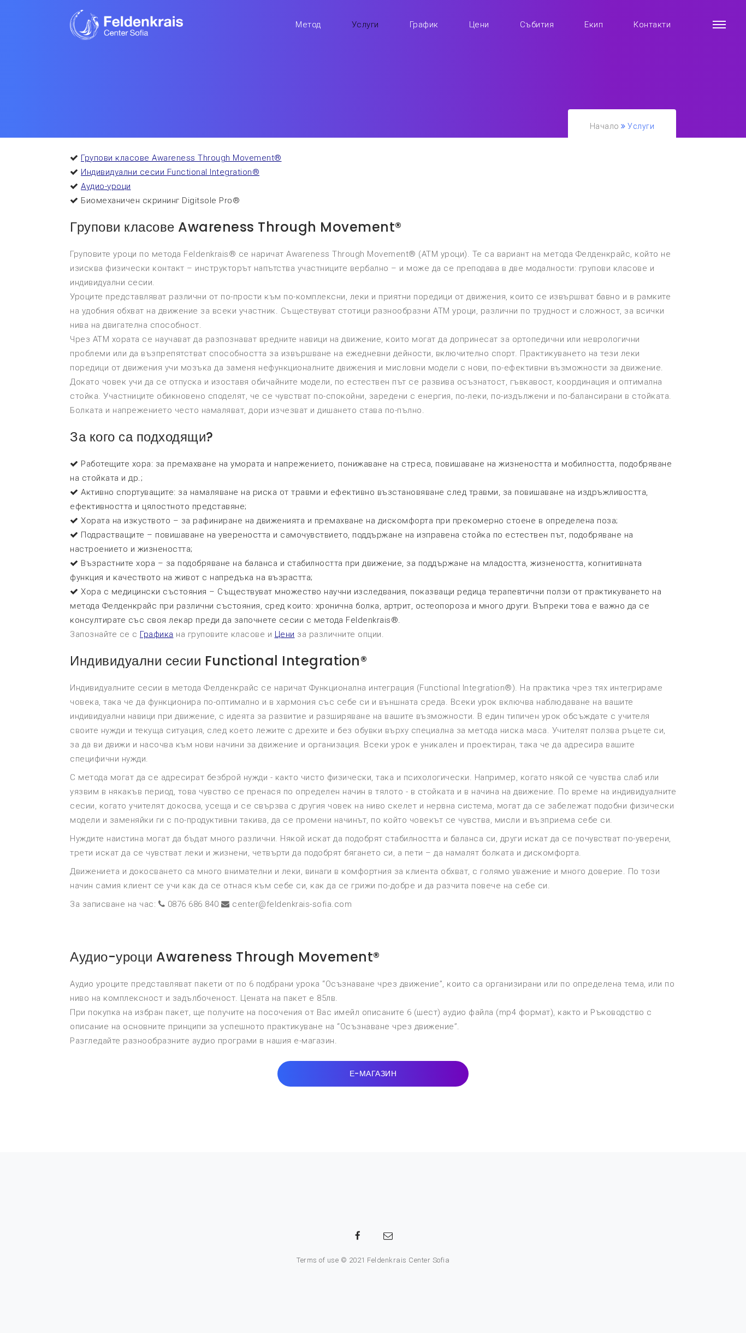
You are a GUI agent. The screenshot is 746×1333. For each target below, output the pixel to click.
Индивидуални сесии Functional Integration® (170, 172)
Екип (593, 25)
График (424, 25)
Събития (537, 25)
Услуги (365, 25)
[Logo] (127, 25)
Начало (604, 126)
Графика (157, 634)
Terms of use (318, 1260)
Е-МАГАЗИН (373, 1073)
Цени (479, 25)
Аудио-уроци (106, 186)
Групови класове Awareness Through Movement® (181, 158)
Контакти (652, 25)
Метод (308, 25)
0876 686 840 (193, 904)
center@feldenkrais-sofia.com (292, 904)
